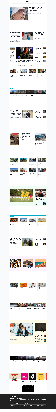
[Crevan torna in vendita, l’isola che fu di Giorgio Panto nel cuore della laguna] (23, 160)
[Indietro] (11, 97)
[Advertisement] (28, 5)
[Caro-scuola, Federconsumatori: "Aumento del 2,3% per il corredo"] (38, 358)
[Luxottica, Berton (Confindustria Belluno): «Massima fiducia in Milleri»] (32, 285)
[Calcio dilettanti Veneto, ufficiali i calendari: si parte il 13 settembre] (21, 195)
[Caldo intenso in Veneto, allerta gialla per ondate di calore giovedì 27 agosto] (23, 285)
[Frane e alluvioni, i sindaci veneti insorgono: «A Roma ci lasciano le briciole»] (27, 114)
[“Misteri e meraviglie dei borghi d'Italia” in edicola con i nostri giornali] (32, 220)
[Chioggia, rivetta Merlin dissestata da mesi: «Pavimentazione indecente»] (44, 61)
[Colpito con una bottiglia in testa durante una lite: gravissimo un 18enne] (32, 170)
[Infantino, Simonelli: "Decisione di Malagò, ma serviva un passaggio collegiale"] (22, 358)
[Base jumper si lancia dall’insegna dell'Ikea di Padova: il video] (30, 92)
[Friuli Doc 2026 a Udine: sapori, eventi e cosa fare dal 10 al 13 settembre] (45, 336)
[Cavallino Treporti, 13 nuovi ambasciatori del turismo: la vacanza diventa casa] (23, 71)
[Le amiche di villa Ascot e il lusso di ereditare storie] (40, 263)
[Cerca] (10, 3)
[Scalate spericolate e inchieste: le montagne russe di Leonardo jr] (14, 139)
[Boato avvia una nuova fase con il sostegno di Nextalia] (30, 305)
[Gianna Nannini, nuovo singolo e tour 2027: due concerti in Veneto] (21, 329)
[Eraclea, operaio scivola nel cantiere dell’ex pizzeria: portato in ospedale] (12, 48)
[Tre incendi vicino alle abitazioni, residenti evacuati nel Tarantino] (30, 358)
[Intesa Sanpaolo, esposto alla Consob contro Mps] (14, 305)
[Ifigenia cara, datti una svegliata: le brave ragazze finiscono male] (15, 263)
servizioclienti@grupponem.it (27, 403)
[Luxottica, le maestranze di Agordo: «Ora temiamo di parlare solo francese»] (40, 137)
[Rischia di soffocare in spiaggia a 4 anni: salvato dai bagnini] (14, 170)
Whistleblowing (12, 401)
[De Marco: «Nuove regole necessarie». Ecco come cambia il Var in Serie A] (44, 203)
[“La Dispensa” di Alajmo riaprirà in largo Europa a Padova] (42, 160)
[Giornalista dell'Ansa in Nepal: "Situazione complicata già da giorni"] (14, 358)
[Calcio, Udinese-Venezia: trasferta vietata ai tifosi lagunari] (44, 57)
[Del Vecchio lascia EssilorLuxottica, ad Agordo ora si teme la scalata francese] (22, 92)
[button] (28, 388)
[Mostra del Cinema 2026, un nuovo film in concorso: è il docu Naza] (40, 327)
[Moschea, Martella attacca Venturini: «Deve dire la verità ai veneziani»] (44, 53)
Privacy (11, 400)
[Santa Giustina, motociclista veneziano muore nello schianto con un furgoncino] (24, 53)
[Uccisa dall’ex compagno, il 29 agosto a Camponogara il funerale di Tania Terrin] (14, 71)
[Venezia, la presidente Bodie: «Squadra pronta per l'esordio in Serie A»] (38, 92)
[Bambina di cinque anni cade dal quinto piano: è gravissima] (42, 285)
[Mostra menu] (10, 0)
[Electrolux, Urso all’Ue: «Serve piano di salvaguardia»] (38, 305)
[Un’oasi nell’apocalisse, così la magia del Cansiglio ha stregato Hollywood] (44, 239)
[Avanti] (45, 97)
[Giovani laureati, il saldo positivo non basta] (22, 305)
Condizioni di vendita (12, 398)
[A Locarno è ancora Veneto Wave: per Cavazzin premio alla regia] (44, 244)
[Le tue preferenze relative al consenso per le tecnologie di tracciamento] (55, 411)
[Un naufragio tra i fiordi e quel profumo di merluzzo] (28, 263)
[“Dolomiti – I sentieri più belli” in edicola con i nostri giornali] (23, 220)
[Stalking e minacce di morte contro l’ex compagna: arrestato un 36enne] (42, 170)
